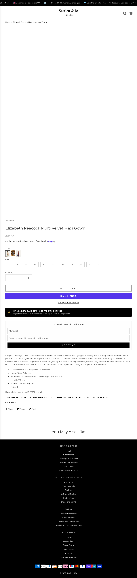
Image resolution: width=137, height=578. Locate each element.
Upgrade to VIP (127, 3)
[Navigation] (6, 13)
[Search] (124, 13)
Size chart (10, 402)
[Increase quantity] (28, 278)
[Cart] (130, 13)
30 (90, 264)
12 (8, 264)
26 (72, 264)
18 (35, 264)
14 (17, 264)
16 (26, 264)
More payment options (68, 302)
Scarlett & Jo (10, 220)
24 (62, 264)
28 (81, 264)
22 (53, 264)
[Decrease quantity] (8, 278)
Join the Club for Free (96, 3)
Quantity (9, 272)
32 (99, 264)
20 (44, 264)
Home (7, 22)
